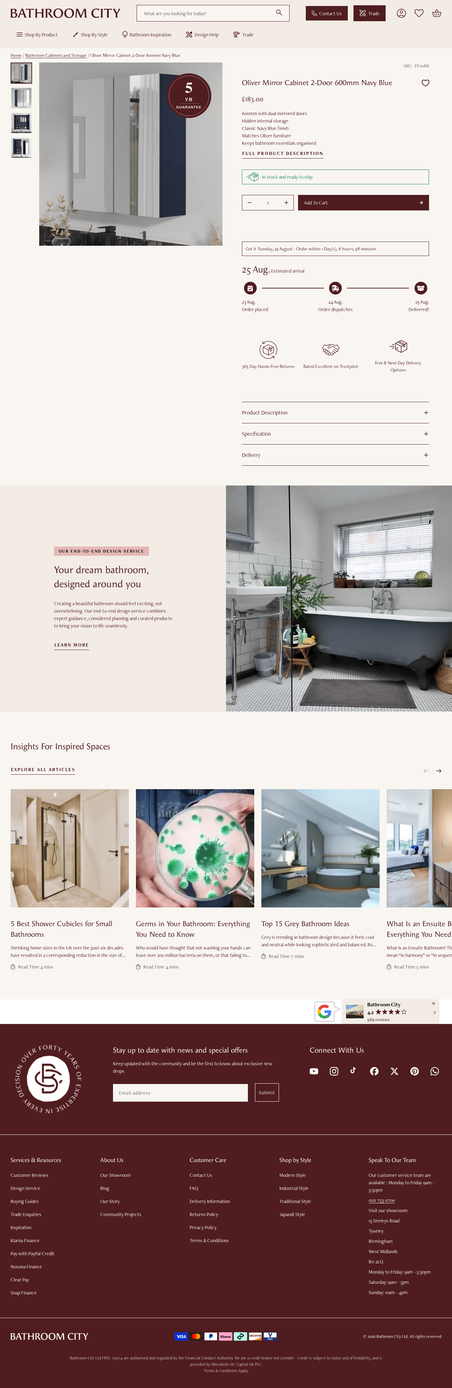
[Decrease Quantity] (249, 202)
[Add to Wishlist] (425, 83)
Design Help (207, 34)
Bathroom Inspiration (150, 34)
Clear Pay (20, 1279)
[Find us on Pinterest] (414, 1070)
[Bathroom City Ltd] (65, 13)
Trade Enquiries (26, 1214)
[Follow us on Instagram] (333, 1070)
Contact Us (330, 13)
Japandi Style (292, 1214)
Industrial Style (294, 1188)
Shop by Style (94, 34)
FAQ (194, 1188)
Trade (374, 13)
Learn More (71, 645)
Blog (104, 1188)
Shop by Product (41, 34)
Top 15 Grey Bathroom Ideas (305, 924)
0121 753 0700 (382, 1200)
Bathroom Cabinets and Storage (56, 55)
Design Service (25, 1188)
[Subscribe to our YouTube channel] (313, 1070)
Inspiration (21, 1227)
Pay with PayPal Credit (32, 1253)
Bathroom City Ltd (392, 1336)
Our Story (110, 1201)
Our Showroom (115, 1175)
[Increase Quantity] (286, 202)
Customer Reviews (29, 1175)
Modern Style (292, 1175)
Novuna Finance (26, 1266)
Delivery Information (210, 1201)
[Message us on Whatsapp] (434, 1070)
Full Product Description (282, 153)
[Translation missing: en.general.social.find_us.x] (394, 1070)
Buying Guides (25, 1201)
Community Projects (120, 1214)
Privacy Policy (203, 1227)
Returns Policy (204, 1214)
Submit (267, 1092)
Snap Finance (24, 1292)
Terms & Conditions (209, 1240)
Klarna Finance (25, 1240)
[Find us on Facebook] (373, 1070)
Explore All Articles (43, 770)
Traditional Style (295, 1201)
